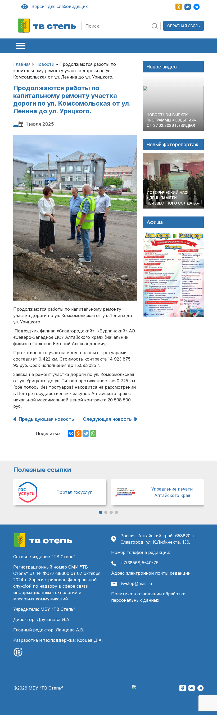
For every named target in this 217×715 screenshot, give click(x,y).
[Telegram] (86, 433)
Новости (44, 64)
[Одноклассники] (78, 433)
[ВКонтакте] (71, 433)
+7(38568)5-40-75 (139, 562)
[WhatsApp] (93, 433)
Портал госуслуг (74, 492)
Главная (21, 64)
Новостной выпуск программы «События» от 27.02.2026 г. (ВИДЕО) (171, 120)
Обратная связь (183, 26)
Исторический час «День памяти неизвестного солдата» (173, 197)
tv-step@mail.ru (136, 583)
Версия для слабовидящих (58, 6)
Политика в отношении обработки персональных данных (148, 597)
